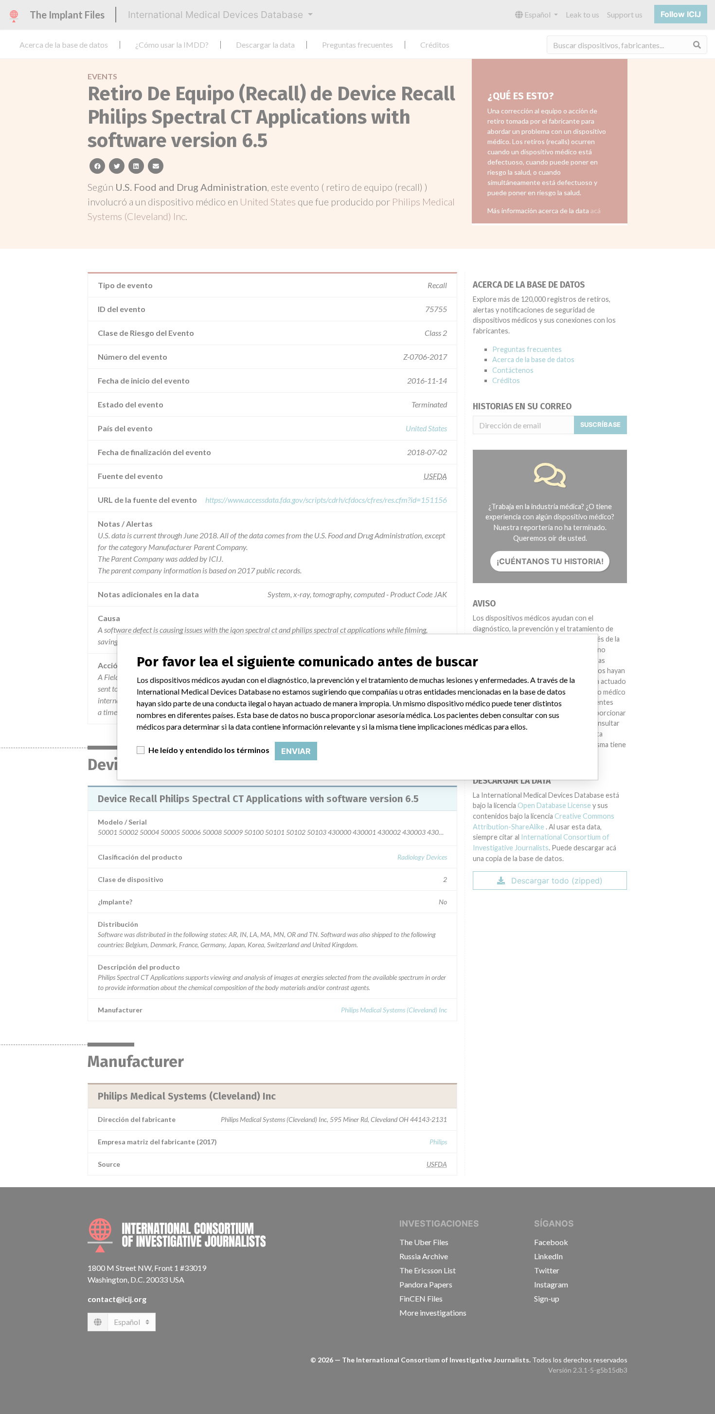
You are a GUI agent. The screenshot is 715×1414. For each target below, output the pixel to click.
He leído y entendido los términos (208, 749)
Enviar (296, 751)
